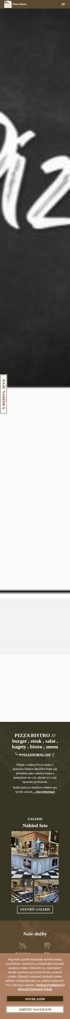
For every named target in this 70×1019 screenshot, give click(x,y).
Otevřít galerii (35, 909)
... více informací (43, 791)
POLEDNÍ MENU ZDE (36, 754)
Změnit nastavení (35, 1009)
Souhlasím (35, 999)
